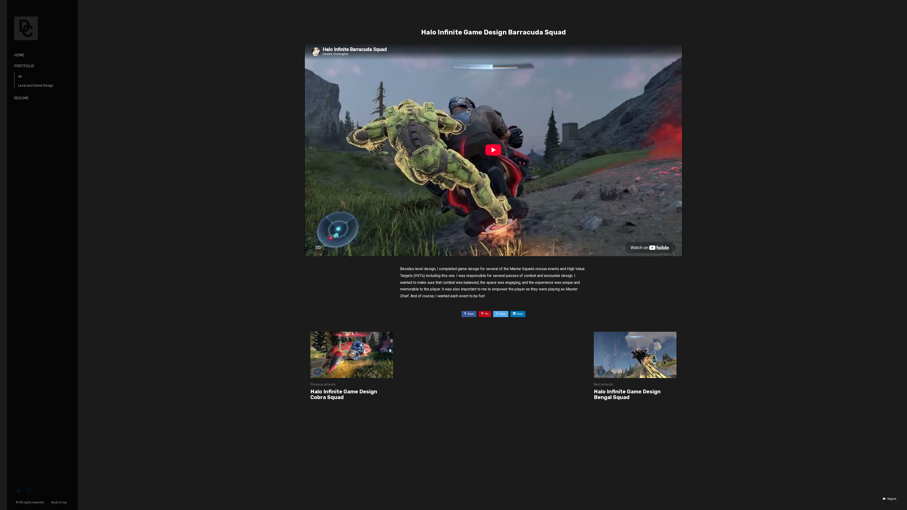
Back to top (59, 502)
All (20, 77)
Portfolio (24, 66)
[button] (889, 498)
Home (19, 55)
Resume (21, 98)
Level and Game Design (35, 86)
